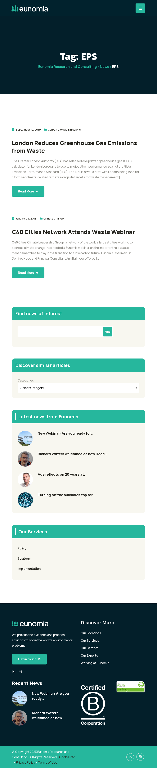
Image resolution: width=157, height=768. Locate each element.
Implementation (29, 569)
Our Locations (91, 633)
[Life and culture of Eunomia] (20, 671)
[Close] (140, 8)
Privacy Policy (25, 762)
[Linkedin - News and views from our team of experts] (13, 671)
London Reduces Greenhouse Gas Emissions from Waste (74, 147)
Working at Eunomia (95, 663)
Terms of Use (47, 762)
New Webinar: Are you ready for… (65, 433)
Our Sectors (89, 648)
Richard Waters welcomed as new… (48, 715)
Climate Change (53, 218)
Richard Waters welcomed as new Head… (72, 453)
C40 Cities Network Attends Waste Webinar (73, 232)
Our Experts (89, 655)
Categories (26, 380)
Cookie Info (67, 757)
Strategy (24, 558)
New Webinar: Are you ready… (50, 696)
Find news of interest (38, 313)
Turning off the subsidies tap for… (66, 495)
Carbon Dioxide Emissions (64, 129)
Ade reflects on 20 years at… (62, 474)
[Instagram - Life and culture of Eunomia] (140, 757)
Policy (22, 548)
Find (107, 331)
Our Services (90, 640)
